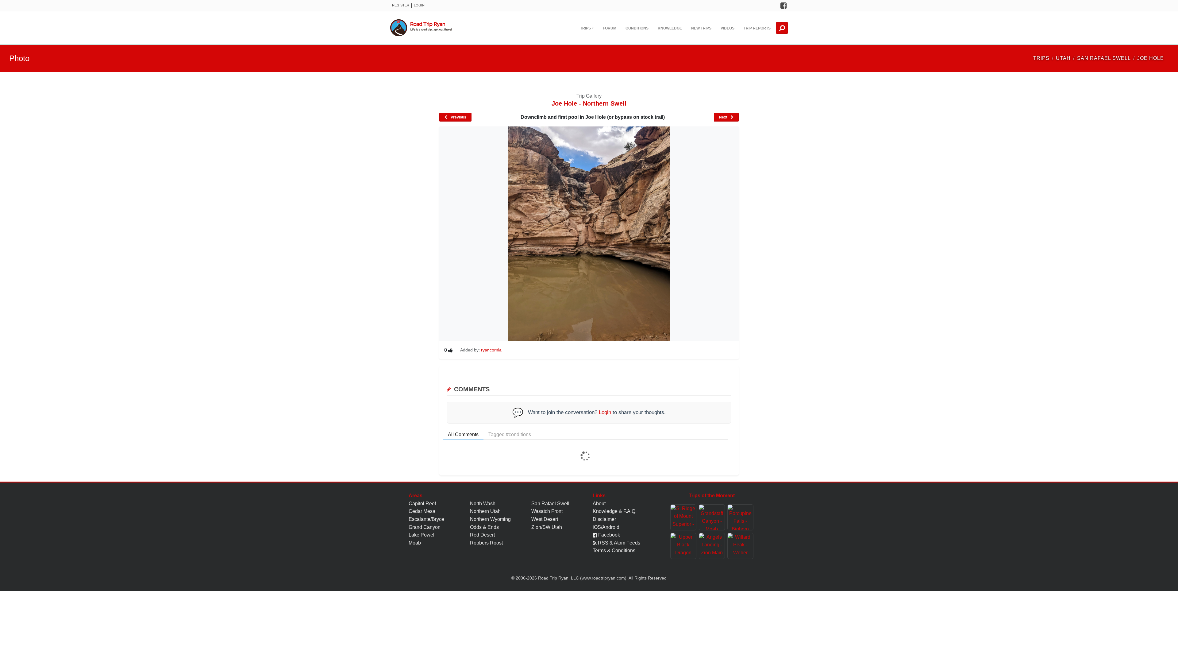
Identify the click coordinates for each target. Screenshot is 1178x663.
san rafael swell (1104, 58)
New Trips (701, 28)
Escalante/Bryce (426, 519)
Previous (458, 117)
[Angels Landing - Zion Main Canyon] (712, 546)
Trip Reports (757, 28)
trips (1041, 58)
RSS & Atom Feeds (618, 542)
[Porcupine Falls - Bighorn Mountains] (740, 517)
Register (400, 5)
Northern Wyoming (490, 519)
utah (1063, 58)
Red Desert (482, 534)
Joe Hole (1150, 58)
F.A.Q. (630, 511)
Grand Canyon (425, 527)
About (599, 503)
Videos (727, 28)
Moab (415, 542)
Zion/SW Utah (546, 527)
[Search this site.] (782, 28)
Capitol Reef (422, 503)
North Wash (482, 503)
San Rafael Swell (550, 503)
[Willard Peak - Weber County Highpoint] (740, 546)
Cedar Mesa (422, 511)
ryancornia (491, 349)
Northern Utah (485, 511)
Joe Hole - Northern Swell (589, 103)
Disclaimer (604, 519)
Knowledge (670, 28)
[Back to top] (1172, 652)
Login (419, 5)
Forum (609, 28)
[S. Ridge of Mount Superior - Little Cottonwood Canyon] (683, 517)
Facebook (608, 534)
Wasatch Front (547, 511)
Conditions (637, 28)
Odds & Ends (484, 527)
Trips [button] (585, 28)
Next (723, 117)
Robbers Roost (486, 542)
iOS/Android (606, 527)
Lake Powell (422, 534)
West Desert (544, 519)
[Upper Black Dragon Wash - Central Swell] (683, 546)
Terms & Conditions (614, 550)
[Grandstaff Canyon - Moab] (712, 517)
